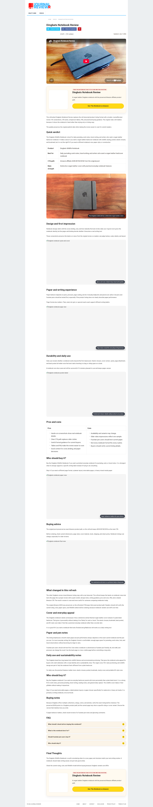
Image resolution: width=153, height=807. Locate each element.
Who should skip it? (54, 743)
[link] (86, 99)
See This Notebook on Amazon (98, 106)
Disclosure (100, 804)
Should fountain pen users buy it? (59, 737)
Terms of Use (122, 804)
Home (49, 19)
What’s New (32, 13)
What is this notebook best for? (58, 730)
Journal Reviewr (36, 804)
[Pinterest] (79, 29)
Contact (91, 804)
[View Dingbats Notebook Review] (58, 99)
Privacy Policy (111, 804)
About (84, 804)
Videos (41, 13)
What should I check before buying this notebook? (65, 724)
